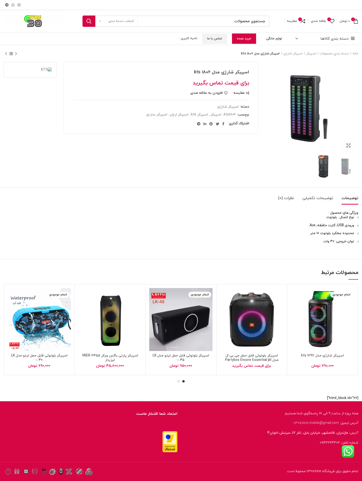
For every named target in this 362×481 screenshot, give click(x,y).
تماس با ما (214, 38)
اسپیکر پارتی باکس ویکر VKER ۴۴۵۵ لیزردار (110, 357)
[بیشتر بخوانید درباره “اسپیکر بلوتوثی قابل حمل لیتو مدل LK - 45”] (165, 307)
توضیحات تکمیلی (317, 198)
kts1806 (230, 115)
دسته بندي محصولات (334, 53)
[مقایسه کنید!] (294, 307)
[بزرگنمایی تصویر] (348, 145)
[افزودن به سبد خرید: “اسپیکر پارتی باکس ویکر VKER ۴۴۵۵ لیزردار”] (94, 307)
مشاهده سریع (301, 318)
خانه (355, 53)
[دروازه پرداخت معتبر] (170, 441)
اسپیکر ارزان (179, 115)
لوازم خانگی (274, 38)
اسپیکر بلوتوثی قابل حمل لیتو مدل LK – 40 (39, 357)
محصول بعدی (6, 53)
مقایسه (239, 93)
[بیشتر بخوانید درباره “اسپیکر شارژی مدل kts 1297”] (307, 307)
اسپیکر (311, 53)
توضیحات (350, 198)
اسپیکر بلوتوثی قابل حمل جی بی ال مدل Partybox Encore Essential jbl (252, 357)
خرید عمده (244, 38)
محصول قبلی (16, 53)
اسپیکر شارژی (292, 53)
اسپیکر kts (199, 115)
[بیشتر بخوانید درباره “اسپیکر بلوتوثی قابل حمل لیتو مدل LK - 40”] (23, 307)
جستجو (88, 21)
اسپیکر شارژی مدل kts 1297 (322, 355)
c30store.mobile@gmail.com (316, 423)
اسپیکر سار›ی (156, 115)
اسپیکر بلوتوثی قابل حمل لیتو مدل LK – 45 (181, 357)
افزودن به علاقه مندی (206, 93)
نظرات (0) (286, 198)
